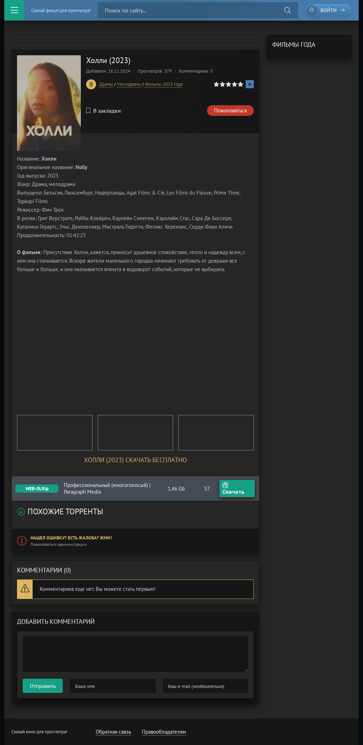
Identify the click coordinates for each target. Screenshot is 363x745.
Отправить (43, 685)
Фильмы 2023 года (164, 84)
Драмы (106, 84)
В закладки (107, 110)
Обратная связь (113, 731)
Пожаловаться (230, 110)
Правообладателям (164, 731)
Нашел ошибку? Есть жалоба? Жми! (71, 538)
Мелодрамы (129, 84)
